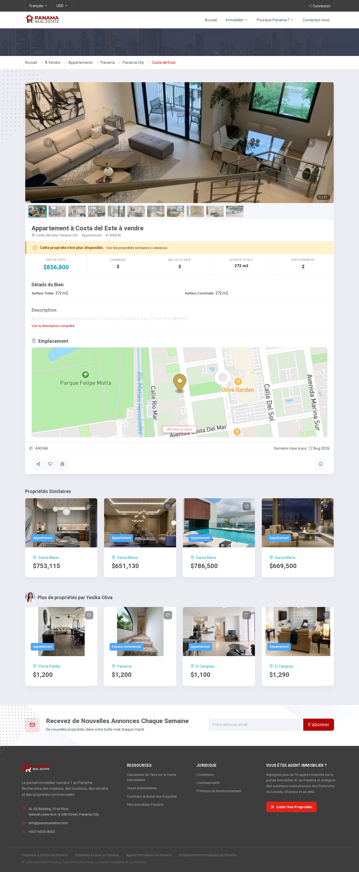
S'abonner (319, 724)
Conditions (205, 774)
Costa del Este (164, 62)
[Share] (38, 464)
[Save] (50, 464)
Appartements (80, 62)
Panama (108, 62)
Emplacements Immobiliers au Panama (208, 855)
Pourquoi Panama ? (273, 20)
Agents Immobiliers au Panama (149, 855)
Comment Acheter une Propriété (152, 796)
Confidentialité (208, 783)
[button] (48, 143)
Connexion (321, 6)
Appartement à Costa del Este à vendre (87, 228)
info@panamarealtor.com (48, 823)
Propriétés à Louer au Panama (97, 855)
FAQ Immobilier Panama (145, 804)
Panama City (133, 62)
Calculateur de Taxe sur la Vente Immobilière (151, 777)
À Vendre (52, 62)
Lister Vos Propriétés (294, 807)
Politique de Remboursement (219, 791)
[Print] (62, 464)
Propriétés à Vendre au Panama (45, 855)
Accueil (211, 20)
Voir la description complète (53, 326)
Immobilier (235, 20)
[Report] (320, 464)
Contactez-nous (316, 20)
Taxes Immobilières (142, 788)
